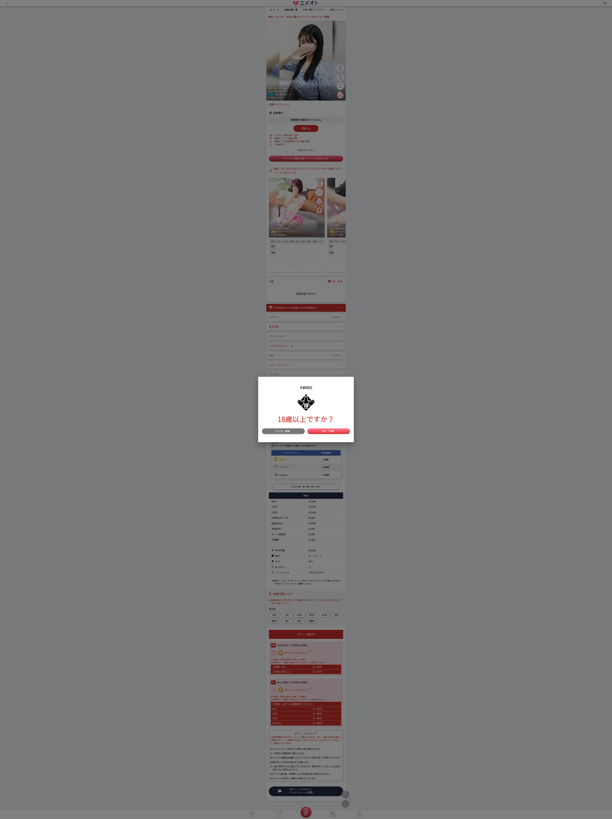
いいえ (283, 431)
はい (328, 431)
